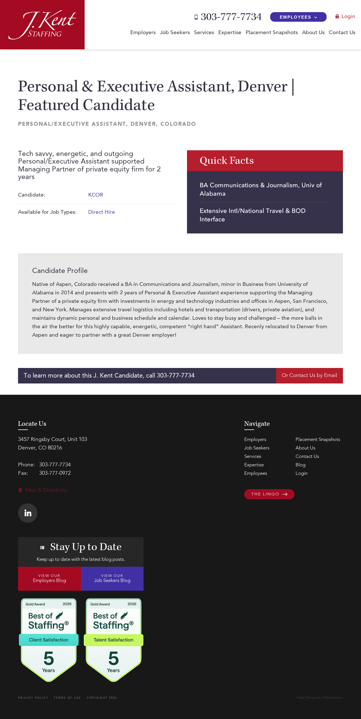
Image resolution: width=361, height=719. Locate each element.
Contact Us (342, 33)
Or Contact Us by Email (309, 375)
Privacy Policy (33, 697)
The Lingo (265, 494)
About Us (313, 33)
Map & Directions (46, 490)
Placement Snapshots (272, 33)
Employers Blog (49, 578)
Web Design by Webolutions (320, 698)
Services (204, 33)
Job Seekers (175, 33)
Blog (300, 465)
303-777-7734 (231, 17)
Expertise (229, 33)
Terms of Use (67, 697)
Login (348, 16)
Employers (143, 33)
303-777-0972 (55, 473)
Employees (295, 17)
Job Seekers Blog (112, 578)
